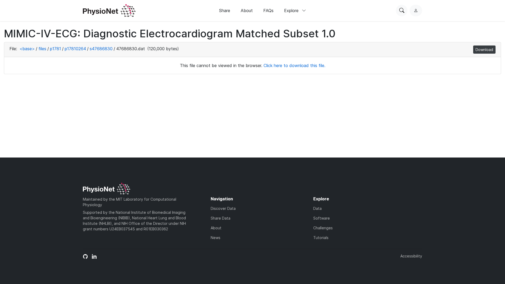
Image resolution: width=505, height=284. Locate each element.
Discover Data (223, 208)
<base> (27, 48)
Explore (292, 10)
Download (484, 49)
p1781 (55, 48)
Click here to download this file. (294, 65)
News (215, 237)
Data (317, 208)
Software (321, 218)
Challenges (323, 228)
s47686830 (101, 48)
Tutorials (321, 237)
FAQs (268, 10)
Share (224, 10)
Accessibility (411, 256)
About (247, 10)
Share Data (220, 218)
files (42, 48)
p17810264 (75, 48)
